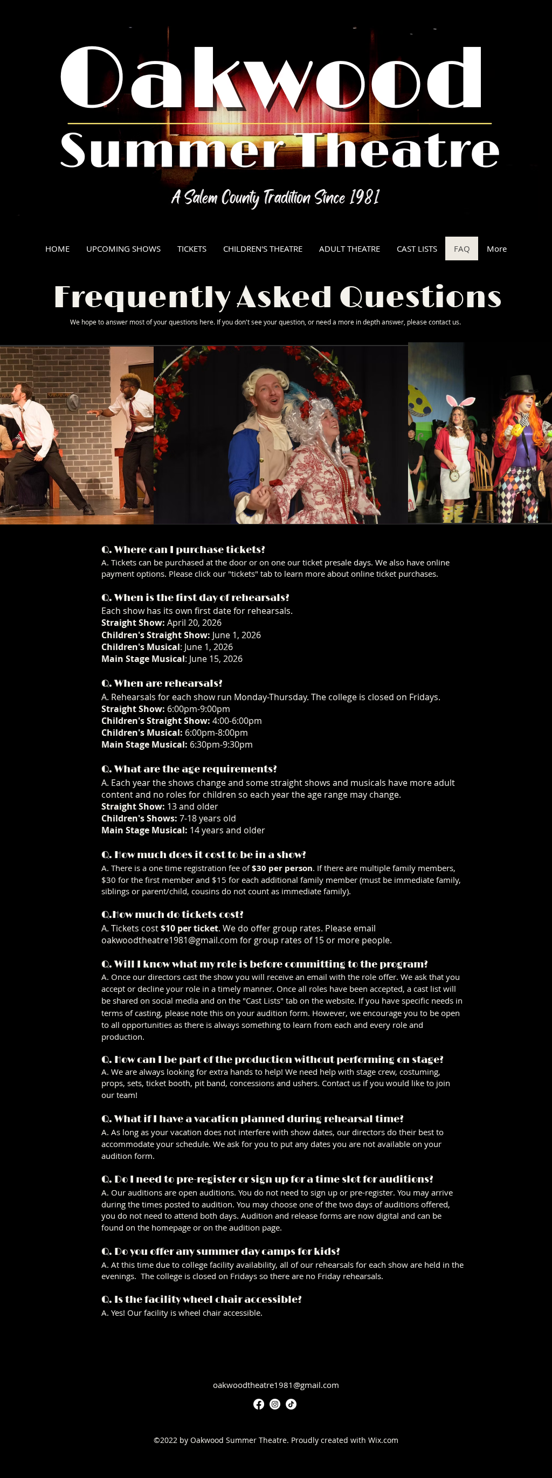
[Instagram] (275, 1404)
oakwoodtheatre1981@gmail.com (169, 940)
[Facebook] (258, 1404)
